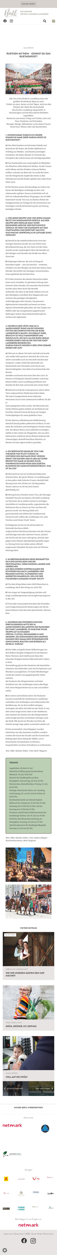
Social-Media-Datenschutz (42, 1233)
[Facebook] (5, 21)
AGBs (27, 1233)
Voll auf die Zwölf (17, 1077)
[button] (44, 21)
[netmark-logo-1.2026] (28, 1225)
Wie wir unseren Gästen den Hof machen (25, 974)
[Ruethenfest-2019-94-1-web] (28, 79)
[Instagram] (11, 21)
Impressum (8, 1233)
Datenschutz (19, 1233)
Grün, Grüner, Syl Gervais (21, 1026)
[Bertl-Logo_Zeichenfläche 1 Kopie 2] (11, 13)
